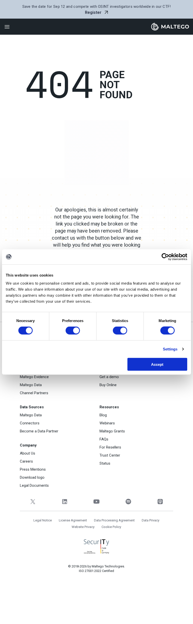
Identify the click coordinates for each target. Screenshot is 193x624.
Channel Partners (34, 393)
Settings (170, 349)
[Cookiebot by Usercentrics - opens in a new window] (165, 257)
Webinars (107, 423)
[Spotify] (128, 502)
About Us (27, 453)
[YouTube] (97, 502)
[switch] (73, 331)
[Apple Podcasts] (160, 502)
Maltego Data (31, 385)
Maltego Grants (112, 431)
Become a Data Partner (39, 431)
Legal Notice (42, 520)
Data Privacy (150, 520)
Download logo (32, 477)
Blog (103, 415)
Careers (26, 461)
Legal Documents (34, 485)
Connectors (29, 423)
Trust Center (110, 455)
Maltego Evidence (34, 377)
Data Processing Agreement (114, 520)
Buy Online (108, 385)
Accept (157, 364)
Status (105, 463)
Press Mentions (33, 469)
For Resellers (110, 447)
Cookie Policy (111, 527)
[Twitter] (33, 502)
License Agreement (73, 520)
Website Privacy (83, 527)
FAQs (104, 439)
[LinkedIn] (65, 502)
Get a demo (109, 377)
